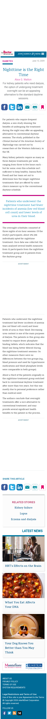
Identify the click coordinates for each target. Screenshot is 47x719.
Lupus (23, 514)
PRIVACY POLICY (10, 681)
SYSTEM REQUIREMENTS (14, 687)
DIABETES (8, 61)
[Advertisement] (23, 25)
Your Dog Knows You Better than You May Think (19, 648)
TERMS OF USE (9, 684)
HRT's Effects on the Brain (23, 566)
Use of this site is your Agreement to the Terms (23, 697)
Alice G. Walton (23, 79)
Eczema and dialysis (23, 520)
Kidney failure (23, 508)
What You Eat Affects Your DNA (20, 605)
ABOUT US (7, 678)
